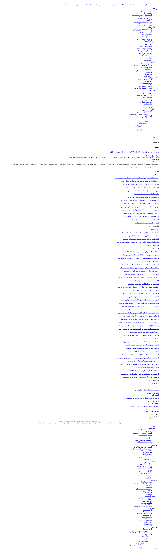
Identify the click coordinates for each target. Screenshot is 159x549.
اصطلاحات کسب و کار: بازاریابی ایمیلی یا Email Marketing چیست (139, 306)
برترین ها (152, 90)
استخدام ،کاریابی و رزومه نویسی (142, 15)
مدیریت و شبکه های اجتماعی (143, 22)
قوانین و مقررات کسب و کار (143, 25)
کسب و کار (151, 9)
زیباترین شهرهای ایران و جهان (143, 88)
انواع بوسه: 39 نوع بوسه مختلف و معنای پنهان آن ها (143, 197)
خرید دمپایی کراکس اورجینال (151, 167)
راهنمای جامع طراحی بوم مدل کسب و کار (146, 261)
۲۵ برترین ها (148, 107)
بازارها (153, 109)
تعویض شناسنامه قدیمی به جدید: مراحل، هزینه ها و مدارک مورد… (139, 207)
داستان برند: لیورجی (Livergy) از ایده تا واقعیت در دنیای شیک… (140, 255)
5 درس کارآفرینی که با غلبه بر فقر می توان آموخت (143, 284)
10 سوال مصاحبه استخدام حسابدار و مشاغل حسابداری (142, 348)
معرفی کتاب (148, 44)
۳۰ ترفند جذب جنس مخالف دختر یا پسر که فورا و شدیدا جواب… (139, 203)
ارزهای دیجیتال (147, 111)
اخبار (157, 386)
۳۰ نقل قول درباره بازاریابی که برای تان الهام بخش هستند (141, 271)
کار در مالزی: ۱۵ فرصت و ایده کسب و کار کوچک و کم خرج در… (139, 293)
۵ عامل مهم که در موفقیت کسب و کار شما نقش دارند (142, 297)
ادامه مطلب (155, 159)
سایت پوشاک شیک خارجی (123, 164)
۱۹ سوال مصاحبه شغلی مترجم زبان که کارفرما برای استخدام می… (138, 264)
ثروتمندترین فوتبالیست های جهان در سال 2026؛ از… (143, 406)
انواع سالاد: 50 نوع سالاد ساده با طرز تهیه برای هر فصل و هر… (140, 181)
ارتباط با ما (152, 418)
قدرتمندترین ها (147, 97)
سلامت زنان (148, 74)
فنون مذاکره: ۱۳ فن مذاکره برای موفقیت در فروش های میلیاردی (139, 329)
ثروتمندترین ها (147, 91)
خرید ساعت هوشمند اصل (93, 164)
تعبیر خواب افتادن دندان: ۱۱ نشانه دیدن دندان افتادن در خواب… (140, 216)
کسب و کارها (140, 125)
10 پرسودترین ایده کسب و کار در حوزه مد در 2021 (144, 309)
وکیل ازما (71, 164)
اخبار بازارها (148, 116)
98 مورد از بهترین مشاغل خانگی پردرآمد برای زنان (144, 219)
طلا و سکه (145, 118)
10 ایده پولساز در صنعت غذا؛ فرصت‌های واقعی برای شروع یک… (139, 319)
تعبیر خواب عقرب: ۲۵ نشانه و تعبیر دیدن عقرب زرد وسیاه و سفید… (138, 200)
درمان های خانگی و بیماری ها (143, 65)
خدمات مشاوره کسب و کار (151, 164)
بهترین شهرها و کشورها (144, 79)
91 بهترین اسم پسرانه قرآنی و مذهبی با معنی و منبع (143, 190)
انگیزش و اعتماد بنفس (145, 50)
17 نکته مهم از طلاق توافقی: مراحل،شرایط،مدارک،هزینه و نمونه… (139, 364)
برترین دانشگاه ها (146, 100)
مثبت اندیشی (148, 60)
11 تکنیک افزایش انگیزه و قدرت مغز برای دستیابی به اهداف (141, 239)
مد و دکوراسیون (147, 36)
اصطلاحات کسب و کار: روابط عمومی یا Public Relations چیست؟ (139, 252)
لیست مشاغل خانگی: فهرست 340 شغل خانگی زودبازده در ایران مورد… (137, 178)
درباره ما (152, 416)
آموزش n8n (111, 164)
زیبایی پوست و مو (146, 67)
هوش (150, 58)
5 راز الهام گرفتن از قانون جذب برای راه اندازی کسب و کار (141, 316)
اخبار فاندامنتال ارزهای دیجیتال (138, 114)
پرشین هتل (103, 164)
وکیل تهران (15, 164)
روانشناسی (148, 69)
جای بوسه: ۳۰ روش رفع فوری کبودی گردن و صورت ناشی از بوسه (138, 210)
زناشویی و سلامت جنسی (144, 39)
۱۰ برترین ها (148, 105)
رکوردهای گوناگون (146, 102)
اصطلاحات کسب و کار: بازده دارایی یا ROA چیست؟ (143, 351)
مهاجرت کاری (147, 81)
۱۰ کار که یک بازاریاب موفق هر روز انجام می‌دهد (144, 332)
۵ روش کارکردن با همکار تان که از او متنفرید (145, 290)
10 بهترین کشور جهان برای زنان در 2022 (147, 223)
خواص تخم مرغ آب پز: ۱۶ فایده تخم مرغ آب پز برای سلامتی (141, 184)
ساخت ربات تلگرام (80, 164)
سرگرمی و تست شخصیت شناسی (141, 30)
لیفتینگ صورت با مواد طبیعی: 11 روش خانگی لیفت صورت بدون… (139, 232)
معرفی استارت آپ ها (145, 16)
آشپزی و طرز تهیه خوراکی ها (143, 29)
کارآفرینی (149, 20)
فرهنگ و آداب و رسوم (145, 86)
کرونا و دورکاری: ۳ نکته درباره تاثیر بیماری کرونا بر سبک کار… (140, 374)
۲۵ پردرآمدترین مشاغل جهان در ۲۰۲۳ (147, 338)
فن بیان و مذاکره (146, 55)
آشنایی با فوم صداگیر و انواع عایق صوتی (147, 390)
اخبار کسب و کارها (135, 126)
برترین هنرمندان (147, 98)
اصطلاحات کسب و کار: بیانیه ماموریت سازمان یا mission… (141, 274)
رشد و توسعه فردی (146, 46)
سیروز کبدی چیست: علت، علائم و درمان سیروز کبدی (134, 151)
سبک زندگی (151, 27)
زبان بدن (149, 56)
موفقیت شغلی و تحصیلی (144, 48)
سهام (146, 121)
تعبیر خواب (148, 37)
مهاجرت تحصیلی (147, 83)
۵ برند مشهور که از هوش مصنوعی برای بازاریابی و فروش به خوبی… (138, 358)
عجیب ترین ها (147, 93)
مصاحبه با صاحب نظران (144, 53)
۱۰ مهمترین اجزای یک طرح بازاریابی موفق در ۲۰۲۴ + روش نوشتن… (138, 313)
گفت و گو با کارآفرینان (145, 11)
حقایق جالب (148, 104)
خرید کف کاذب (63, 164)
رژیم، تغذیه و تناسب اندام (144, 70)
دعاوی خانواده (34, 164)
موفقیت (152, 43)
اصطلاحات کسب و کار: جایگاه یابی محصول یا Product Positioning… (138, 287)
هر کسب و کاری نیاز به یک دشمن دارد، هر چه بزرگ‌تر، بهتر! (141, 377)
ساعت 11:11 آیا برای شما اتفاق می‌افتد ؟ (146, 194)
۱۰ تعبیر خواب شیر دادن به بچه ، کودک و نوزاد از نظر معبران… (140, 213)
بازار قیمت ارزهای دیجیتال (140, 112)
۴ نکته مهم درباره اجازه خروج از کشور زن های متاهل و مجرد (140, 354)
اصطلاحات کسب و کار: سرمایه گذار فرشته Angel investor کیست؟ (139, 322)
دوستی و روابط (147, 34)
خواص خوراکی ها (146, 63)
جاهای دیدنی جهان (146, 84)
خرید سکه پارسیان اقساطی (130, 167)
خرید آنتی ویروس (24, 164)
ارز (147, 119)
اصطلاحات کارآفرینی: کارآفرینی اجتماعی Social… (144, 370)
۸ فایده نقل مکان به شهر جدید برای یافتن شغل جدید (143, 280)
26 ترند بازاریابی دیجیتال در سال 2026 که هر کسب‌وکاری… (141, 398)
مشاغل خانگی (147, 13)
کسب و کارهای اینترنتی (144, 18)
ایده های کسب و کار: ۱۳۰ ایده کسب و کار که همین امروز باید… (140, 341)
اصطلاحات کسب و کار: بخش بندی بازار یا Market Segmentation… (139, 268)
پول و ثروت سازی (146, 51)
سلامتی (153, 62)
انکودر (140, 167)
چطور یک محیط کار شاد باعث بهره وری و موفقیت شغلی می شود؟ (138, 303)
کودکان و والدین (147, 41)
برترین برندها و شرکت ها (144, 95)
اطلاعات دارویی (147, 72)
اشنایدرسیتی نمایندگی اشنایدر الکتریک (48, 164)
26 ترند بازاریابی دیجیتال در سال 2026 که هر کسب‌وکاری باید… (140, 300)
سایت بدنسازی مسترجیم (137, 164)
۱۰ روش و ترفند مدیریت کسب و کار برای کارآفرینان (143, 361)
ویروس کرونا (148, 76)
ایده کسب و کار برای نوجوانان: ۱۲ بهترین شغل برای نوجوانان (140, 335)
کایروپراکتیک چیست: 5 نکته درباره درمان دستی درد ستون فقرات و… (138, 242)
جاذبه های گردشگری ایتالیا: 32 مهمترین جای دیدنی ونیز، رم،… (140, 187)
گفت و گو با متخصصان (145, 32)
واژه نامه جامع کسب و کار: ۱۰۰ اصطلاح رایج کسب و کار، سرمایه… (138, 258)
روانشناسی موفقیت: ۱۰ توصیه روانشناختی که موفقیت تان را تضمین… (137, 277)
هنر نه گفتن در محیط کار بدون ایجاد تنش (147, 367)
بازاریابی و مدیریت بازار (144, 23)
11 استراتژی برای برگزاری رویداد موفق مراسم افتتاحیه (142, 345)
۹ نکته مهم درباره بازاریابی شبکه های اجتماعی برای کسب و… (140, 235)
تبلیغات (153, 414)
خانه (154, 8)
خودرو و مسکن (143, 123)
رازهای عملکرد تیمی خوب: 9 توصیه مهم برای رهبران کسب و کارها (139, 325)
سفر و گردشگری (150, 77)
